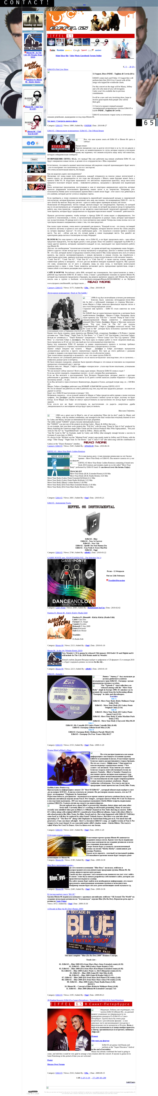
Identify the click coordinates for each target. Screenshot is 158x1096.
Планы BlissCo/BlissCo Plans (59, 750)
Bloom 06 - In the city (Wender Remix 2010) (64, 651)
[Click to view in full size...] (91, 954)
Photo (77, 56)
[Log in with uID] (28, 143)
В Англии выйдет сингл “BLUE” (61, 894)
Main (73, 9)
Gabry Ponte (60, 608)
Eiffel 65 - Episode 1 (55, 674)
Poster (50, 1060)
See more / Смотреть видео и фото (62, 121)
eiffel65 (87, 552)
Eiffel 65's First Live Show (57, 69)
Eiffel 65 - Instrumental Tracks (59, 503)
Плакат (94, 1036)
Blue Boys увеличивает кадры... (60, 865)
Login (84, 9)
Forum (93, 56)
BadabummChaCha (96, 608)
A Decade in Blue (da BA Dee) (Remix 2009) (65, 909)
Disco (63, 56)
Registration (79, 9)
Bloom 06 (59, 645)
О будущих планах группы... (59, 835)
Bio (67, 56)
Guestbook (84, 56)
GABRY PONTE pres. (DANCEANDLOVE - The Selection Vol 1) (74, 558)
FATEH (88, 125)
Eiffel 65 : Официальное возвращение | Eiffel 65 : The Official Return (75, 131)
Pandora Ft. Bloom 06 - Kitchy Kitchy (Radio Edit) (67, 613)
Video (71, 56)
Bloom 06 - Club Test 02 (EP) (34, 133)
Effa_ (87, 288)
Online (99, 56)
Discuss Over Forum (56, 1064)
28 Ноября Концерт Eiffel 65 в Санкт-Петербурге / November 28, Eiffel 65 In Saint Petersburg (85, 1000)
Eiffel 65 (59, 125)
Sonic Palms (61, 901)
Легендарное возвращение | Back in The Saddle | (67, 293)
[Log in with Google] (37, 143)
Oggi (87, 498)
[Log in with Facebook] (33, 143)
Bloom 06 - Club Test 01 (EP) (34, 108)
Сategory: (51, 288)
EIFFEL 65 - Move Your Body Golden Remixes (66, 451)
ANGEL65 (89, 446)
